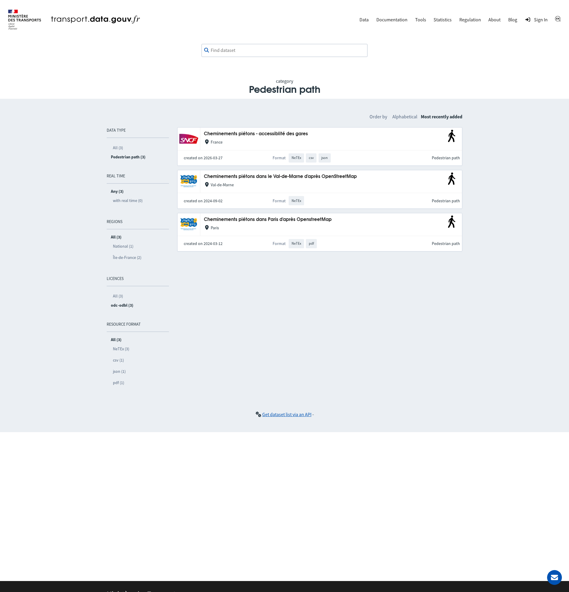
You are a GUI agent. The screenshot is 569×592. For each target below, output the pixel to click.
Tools (420, 20)
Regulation (470, 20)
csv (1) (118, 360)
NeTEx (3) (121, 348)
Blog (512, 20)
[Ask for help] (554, 577)
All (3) (118, 147)
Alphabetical (404, 117)
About (494, 20)
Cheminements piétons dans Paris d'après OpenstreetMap (268, 219)
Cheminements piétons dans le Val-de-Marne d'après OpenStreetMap (280, 176)
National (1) (123, 246)
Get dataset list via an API (286, 414)
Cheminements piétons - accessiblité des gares (256, 134)
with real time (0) (128, 200)
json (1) (119, 371)
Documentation (391, 20)
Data (364, 20)
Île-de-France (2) (127, 257)
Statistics (443, 20)
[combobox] (284, 50)
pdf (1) (118, 382)
